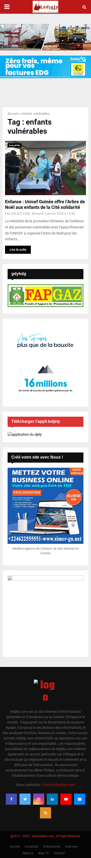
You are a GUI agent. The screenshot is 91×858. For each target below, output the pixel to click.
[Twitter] (25, 799)
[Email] (79, 799)
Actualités (14, 145)
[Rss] (45, 812)
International (51, 846)
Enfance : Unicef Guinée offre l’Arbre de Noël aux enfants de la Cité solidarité (45, 204)
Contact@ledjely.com (58, 785)
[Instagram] (38, 799)
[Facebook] (11, 799)
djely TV (43, 853)
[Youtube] (66, 799)
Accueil (13, 113)
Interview (71, 846)
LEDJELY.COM (20, 213)
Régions (27, 853)
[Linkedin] (52, 799)
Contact (59, 853)
